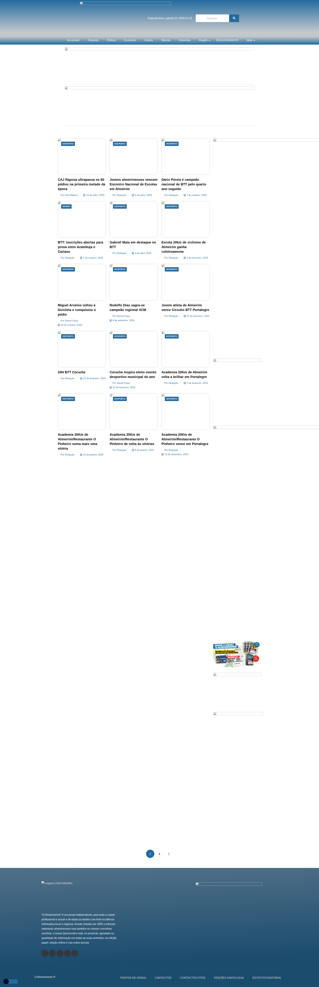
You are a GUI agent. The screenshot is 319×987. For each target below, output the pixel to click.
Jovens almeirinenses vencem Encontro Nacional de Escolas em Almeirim (134, 184)
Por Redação (119, 195)
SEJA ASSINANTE (227, 40)
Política (111, 40)
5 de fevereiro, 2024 (197, 383)
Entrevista (185, 40)
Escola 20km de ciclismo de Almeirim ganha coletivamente (183, 246)
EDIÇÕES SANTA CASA (229, 977)
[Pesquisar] (234, 18)
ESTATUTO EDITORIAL (267, 977)
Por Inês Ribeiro (69, 195)
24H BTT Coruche (71, 372)
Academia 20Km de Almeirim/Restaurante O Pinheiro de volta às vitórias (132, 439)
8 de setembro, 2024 (124, 320)
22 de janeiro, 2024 (93, 454)
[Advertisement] (237, 319)
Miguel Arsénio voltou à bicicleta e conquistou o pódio (77, 309)
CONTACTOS (163, 977)
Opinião (165, 40)
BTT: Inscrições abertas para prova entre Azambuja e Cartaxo (80, 246)
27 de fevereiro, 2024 (198, 316)
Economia (130, 40)
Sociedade (73, 40)
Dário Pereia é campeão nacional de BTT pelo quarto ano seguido (183, 184)
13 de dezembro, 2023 (176, 454)
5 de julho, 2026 (143, 195)
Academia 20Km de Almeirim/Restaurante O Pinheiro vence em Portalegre (184, 439)
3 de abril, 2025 (143, 253)
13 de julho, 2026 (95, 195)
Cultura (148, 40)
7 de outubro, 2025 (197, 195)
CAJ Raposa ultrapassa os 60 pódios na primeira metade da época (81, 184)
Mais (249, 40)
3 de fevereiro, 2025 (197, 257)
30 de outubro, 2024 (71, 325)
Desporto (93, 40)
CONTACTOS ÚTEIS (193, 977)
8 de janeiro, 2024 (144, 450)
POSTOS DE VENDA (133, 977)
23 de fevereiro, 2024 (94, 378)
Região (203, 40)
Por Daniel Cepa (69, 320)
